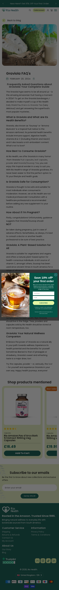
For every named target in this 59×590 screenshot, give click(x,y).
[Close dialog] (55, 274)
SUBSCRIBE (43, 303)
